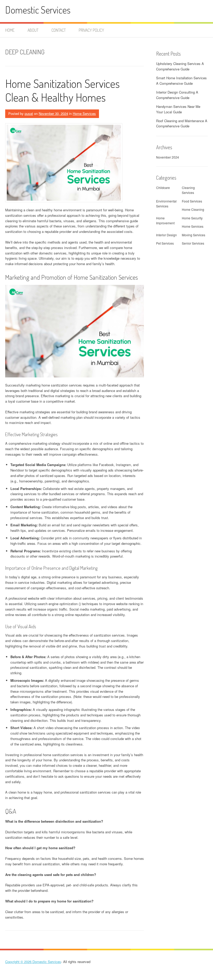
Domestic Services (37, 10)
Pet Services (165, 243)
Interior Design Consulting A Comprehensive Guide (177, 95)
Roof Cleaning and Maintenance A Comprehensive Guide (181, 123)
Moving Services (193, 235)
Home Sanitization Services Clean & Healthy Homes (62, 90)
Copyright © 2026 (18, 961)
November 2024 (167, 157)
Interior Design (166, 235)
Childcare (163, 187)
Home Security (192, 218)
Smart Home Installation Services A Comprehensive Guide (181, 80)
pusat (29, 113)
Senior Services (193, 243)
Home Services (84, 113)
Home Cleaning (193, 209)
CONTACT (58, 30)
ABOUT (33, 30)
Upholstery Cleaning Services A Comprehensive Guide (180, 66)
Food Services (192, 201)
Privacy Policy (91, 30)
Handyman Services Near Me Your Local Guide (178, 109)
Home (10, 30)
